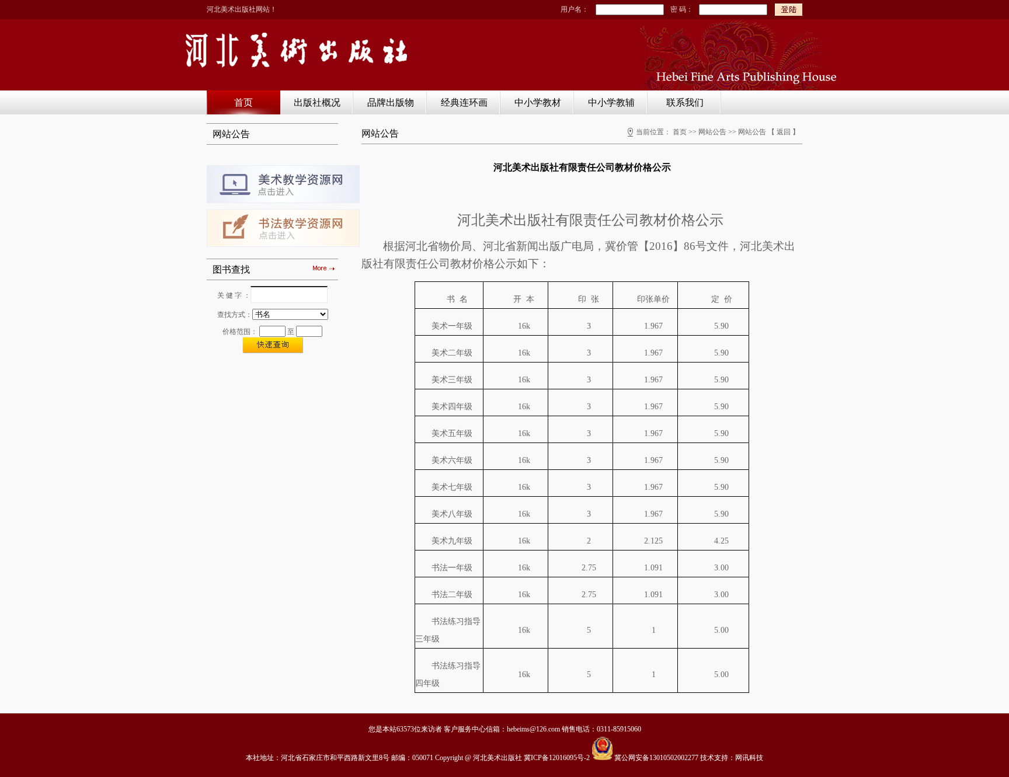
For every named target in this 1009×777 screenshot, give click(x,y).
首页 (243, 102)
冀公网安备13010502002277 (656, 758)
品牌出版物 (390, 102)
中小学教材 (537, 102)
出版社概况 (317, 102)
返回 (784, 132)
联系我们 (685, 102)
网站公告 (712, 132)
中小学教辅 (611, 102)
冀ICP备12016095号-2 (557, 758)
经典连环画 (464, 102)
